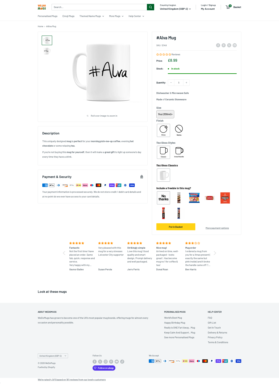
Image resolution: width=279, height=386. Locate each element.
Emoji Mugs (68, 16)
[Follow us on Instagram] (106, 361)
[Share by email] (235, 45)
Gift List (212, 322)
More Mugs (114, 16)
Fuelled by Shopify (46, 367)
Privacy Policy (215, 337)
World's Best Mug (173, 317)
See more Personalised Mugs (179, 337)
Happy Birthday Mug (174, 322)
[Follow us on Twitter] (100, 361)
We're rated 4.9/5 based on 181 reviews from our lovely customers (72, 379)
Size (158, 107)
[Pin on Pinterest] (224, 45)
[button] (163, 54)
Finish (159, 120)
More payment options (217, 227)
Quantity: (161, 82)
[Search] (150, 7)
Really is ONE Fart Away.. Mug (179, 327)
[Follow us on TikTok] (122, 361)
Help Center (135, 16)
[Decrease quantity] (171, 83)
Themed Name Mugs (90, 16)
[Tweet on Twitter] (229, 45)
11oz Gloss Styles (165, 142)
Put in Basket (176, 226)
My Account (208, 8)
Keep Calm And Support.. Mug (179, 332)
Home (40, 26)
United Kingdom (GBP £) (50, 356)
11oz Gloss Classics (167, 165)
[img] (82, 243)
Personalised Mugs (47, 16)
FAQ (210, 317)
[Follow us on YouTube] (117, 361)
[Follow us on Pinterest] (111, 361)
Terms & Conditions (218, 342)
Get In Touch (214, 327)
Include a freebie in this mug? (173, 188)
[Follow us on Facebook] (95, 361)
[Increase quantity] (186, 83)
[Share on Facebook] (218, 45)
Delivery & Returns (217, 332)
